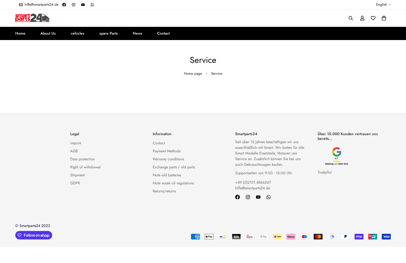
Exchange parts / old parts (174, 167)
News (137, 33)
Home (20, 33)
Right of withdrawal (85, 167)
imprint (75, 143)
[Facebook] (64, 5)
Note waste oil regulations (173, 183)
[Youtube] (83, 5)
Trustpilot (325, 172)
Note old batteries (167, 175)
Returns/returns (164, 191)
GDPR (75, 183)
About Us (48, 33)
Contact (163, 33)
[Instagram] (73, 5)
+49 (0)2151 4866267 (253, 182)
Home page (193, 73)
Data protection (82, 159)
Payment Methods (166, 151)
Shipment (77, 175)
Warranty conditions (168, 159)
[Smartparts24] (32, 18)
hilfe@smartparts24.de (252, 188)
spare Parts (108, 33)
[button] (384, 18)
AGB (74, 151)
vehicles (77, 33)
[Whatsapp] (92, 5)
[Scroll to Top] (396, 237)
